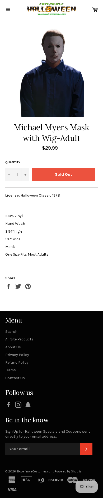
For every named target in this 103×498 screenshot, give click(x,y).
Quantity (12, 162)
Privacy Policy (17, 355)
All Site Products (19, 339)
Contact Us (15, 378)
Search (11, 331)
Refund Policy (17, 362)
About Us (13, 347)
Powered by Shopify (68, 471)
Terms (10, 370)
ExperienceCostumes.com (35, 471)
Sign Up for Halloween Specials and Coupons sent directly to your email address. (47, 434)
